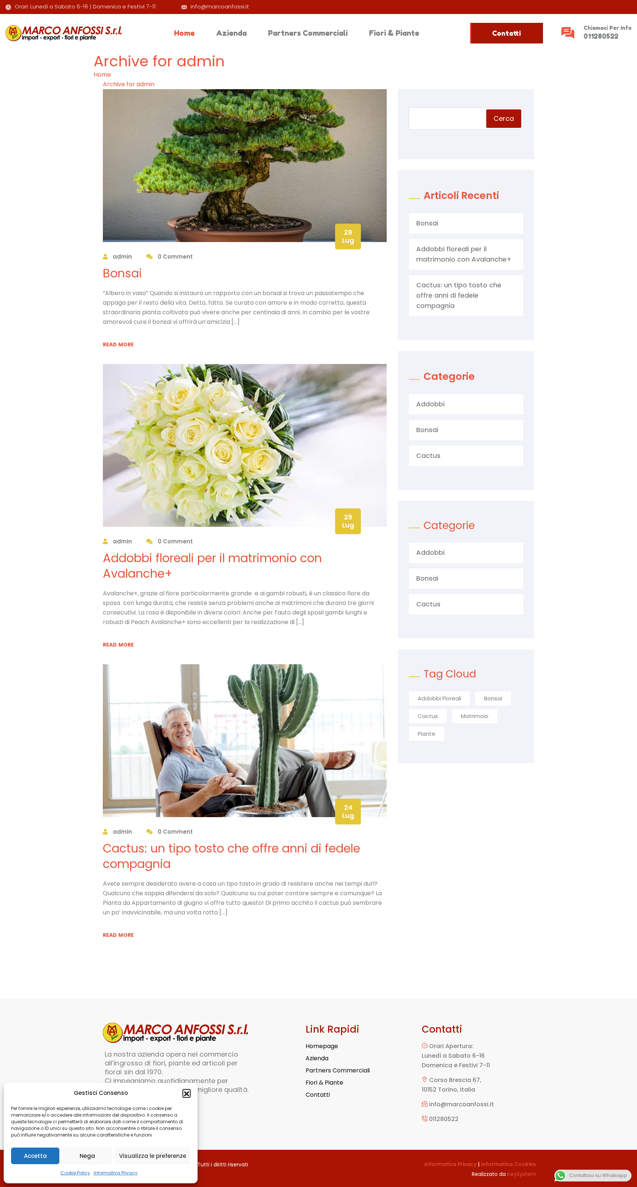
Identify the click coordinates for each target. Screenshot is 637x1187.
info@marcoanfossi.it (220, 6)
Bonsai (122, 273)
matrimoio (474, 716)
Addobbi (430, 404)
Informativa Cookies (508, 1164)
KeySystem (521, 1174)
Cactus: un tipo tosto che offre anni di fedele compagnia (231, 856)
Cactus (428, 455)
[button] (186, 1093)
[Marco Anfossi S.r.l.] (64, 33)
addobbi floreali (439, 698)
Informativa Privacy (116, 1173)
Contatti (506, 33)
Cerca (504, 118)
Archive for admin (128, 84)
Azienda (231, 33)
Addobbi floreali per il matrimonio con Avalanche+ (212, 566)
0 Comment (174, 256)
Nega (87, 1156)
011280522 (601, 36)
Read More (118, 344)
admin (121, 256)
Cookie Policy (75, 1173)
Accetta (35, 1156)
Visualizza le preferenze (152, 1156)
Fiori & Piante (394, 33)
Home (184, 33)
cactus (428, 716)
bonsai (493, 698)
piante (426, 734)
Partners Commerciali (308, 33)
